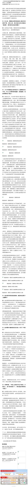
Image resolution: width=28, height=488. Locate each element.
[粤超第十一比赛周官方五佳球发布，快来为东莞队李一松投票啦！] (22, 466)
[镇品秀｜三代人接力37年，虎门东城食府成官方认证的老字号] (22, 460)
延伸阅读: (4, 444)
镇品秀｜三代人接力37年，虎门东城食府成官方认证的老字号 (9, 453)
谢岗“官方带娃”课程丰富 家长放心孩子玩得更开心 (8, 447)
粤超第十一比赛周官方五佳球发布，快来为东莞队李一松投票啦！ (9, 459)
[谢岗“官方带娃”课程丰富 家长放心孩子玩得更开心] (22, 454)
